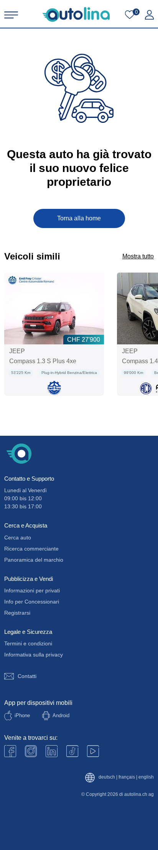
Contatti (27, 676)
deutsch (107, 777)
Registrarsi (17, 613)
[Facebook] (10, 751)
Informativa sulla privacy (33, 655)
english (146, 777)
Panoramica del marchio (33, 560)
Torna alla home (79, 218)
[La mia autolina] (149, 15)
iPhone (22, 715)
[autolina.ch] (76, 14)
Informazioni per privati (32, 590)
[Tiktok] (72, 751)
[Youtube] (31, 751)
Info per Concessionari (31, 602)
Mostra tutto (138, 256)
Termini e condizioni (28, 643)
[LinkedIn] (52, 751)
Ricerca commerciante (31, 549)
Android (61, 715)
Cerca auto (17, 537)
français (126, 777)
